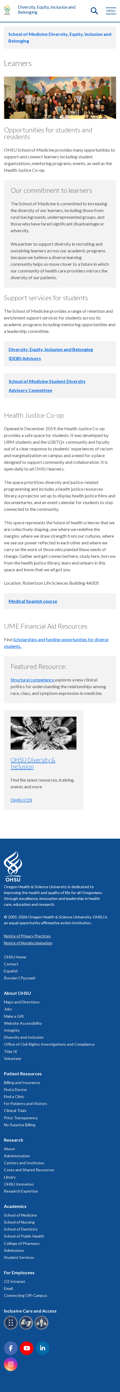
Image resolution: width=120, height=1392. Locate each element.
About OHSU (17, 993)
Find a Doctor (15, 1089)
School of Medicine (20, 1215)
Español (11, 970)
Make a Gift (14, 1016)
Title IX (10, 1051)
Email (8, 1288)
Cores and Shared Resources (29, 1169)
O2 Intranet (14, 1281)
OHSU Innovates (19, 1184)
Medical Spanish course (33, 601)
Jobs (8, 1009)
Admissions (14, 1250)
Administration (17, 1155)
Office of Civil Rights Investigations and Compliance (49, 1044)
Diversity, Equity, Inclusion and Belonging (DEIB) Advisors (51, 354)
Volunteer (12, 1058)
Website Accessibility (23, 1023)
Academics (15, 1206)
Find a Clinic (14, 1096)
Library (10, 1177)
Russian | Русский (19, 977)
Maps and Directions (22, 1002)
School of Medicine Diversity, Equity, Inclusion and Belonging (59, 37)
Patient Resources (23, 1073)
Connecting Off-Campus (25, 1295)
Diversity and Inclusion (24, 1037)
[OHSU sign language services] (27, 1328)
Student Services (19, 1257)
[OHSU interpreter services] (42, 1328)
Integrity (12, 1030)
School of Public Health (24, 1236)
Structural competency (33, 679)
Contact (11, 963)
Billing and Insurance (22, 1082)
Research (13, 1139)
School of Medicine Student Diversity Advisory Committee (47, 385)
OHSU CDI (21, 800)
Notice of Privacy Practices (27, 936)
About (9, 1148)
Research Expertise (21, 1191)
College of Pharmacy (22, 1243)
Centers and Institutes (24, 1162)
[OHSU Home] (8, 9)
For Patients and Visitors (25, 1103)
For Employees (19, 1272)
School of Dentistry (21, 1229)
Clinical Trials (15, 1110)
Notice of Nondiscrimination (28, 942)
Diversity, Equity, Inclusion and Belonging (46, 9)
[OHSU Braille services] (11, 1328)
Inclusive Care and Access (30, 1310)
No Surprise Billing (19, 1124)
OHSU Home (15, 956)
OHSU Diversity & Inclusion (33, 763)
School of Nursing (19, 1222)
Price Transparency (21, 1117)
